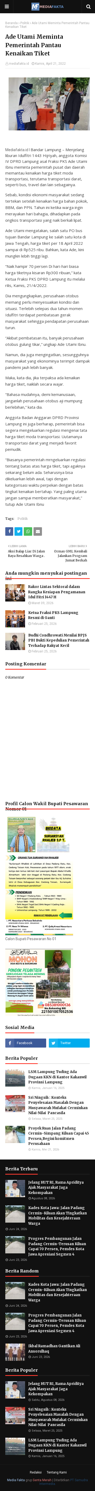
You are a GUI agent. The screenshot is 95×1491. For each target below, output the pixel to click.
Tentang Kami (57, 1472)
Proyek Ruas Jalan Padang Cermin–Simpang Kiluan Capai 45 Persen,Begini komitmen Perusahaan (58, 1136)
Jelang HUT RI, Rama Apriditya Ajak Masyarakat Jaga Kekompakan (56, 1187)
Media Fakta (16, 1480)
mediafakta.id (19, 64)
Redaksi (36, 1472)
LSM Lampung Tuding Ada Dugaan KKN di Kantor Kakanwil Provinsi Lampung (57, 1077)
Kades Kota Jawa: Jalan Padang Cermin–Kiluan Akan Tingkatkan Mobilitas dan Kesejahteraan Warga (57, 1216)
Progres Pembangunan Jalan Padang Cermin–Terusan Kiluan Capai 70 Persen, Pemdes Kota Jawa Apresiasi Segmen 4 (57, 1246)
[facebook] (25, 1043)
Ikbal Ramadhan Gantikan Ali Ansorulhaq (54, 1349)
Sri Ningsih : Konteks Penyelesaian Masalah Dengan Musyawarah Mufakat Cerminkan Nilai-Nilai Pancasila (58, 1105)
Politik (24, 23)
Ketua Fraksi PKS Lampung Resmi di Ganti (53, 615)
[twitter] (69, 1043)
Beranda (11, 23)
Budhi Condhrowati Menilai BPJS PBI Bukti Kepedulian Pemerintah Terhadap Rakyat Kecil (58, 640)
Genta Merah (42, 1480)
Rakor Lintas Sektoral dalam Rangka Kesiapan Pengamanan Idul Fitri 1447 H (56, 592)
